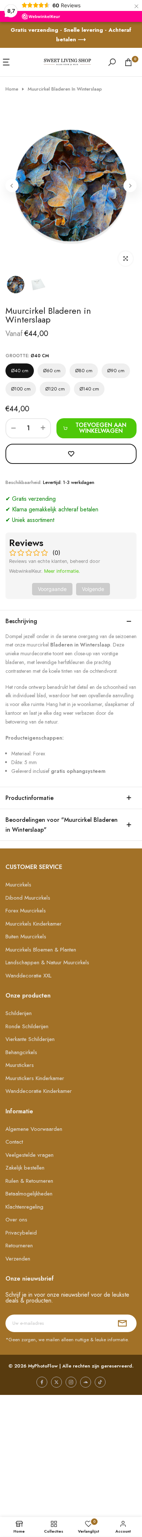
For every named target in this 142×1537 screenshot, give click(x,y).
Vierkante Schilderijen (30, 1039)
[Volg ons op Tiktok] (100, 1382)
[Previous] (12, 185)
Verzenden (17, 1259)
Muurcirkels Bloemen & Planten (40, 950)
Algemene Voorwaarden (33, 1129)
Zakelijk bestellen (24, 1168)
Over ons (16, 1220)
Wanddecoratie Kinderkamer (38, 1091)
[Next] (130, 185)
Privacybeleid (21, 1233)
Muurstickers (19, 1065)
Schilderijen (18, 1013)
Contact (14, 1142)
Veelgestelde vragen (29, 1155)
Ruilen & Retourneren (29, 1181)
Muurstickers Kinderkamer (34, 1078)
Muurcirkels (18, 885)
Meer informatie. (62, 571)
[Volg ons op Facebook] (41, 1382)
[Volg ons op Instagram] (71, 1382)
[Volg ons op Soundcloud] (85, 1382)
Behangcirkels (21, 1052)
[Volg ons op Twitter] (56, 1382)
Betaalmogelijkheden (28, 1194)
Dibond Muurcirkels (27, 898)
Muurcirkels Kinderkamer (33, 924)
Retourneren (19, 1246)
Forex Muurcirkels (25, 911)
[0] (128, 62)
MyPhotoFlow (43, 1365)
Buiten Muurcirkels (25, 937)
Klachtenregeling (24, 1207)
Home (11, 89)
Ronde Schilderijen (26, 1026)
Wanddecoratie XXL (28, 976)
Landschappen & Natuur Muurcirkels (47, 962)
